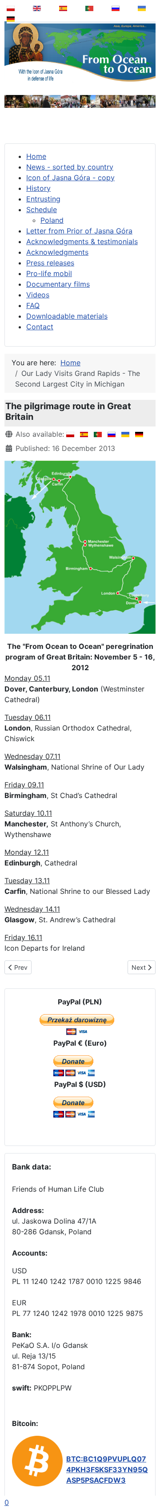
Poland (52, 220)
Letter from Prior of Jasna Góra (79, 230)
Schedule (41, 209)
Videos (37, 294)
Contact (39, 326)
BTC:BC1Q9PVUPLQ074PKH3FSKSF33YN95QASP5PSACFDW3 (107, 1469)
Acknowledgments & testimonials (82, 241)
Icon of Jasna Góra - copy (70, 177)
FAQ (33, 305)
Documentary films (58, 284)
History (38, 188)
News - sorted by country (69, 166)
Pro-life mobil (49, 273)
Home (36, 156)
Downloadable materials (67, 316)
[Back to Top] (147, 1479)
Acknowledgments (57, 252)
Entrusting (43, 198)
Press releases (50, 262)
